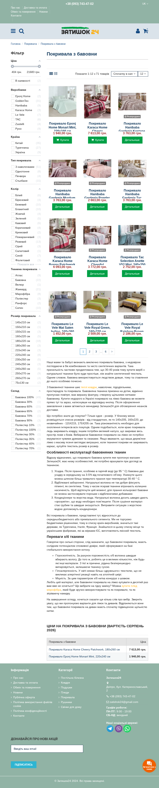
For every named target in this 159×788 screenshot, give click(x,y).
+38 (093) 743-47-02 (80, 3)
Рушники (66, 702)
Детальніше (132, 139)
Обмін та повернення (23, 11)
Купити (64, 139)
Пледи (65, 692)
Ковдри (65, 682)
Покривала (68, 697)
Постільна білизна (72, 677)
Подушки (66, 687)
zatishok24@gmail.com (124, 701)
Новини (43, 11)
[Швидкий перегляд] (62, 118)
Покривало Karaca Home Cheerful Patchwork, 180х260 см (97, 265)
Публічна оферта (24, 697)
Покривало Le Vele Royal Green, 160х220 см (97, 327)
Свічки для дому (71, 706)
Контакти (16, 15)
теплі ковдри (89, 387)
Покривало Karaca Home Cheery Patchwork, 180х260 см (97, 131)
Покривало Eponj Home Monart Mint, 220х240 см (62, 127)
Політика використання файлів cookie (32, 704)
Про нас (16, 7)
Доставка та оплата (36, 7)
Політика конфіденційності (30, 710)
